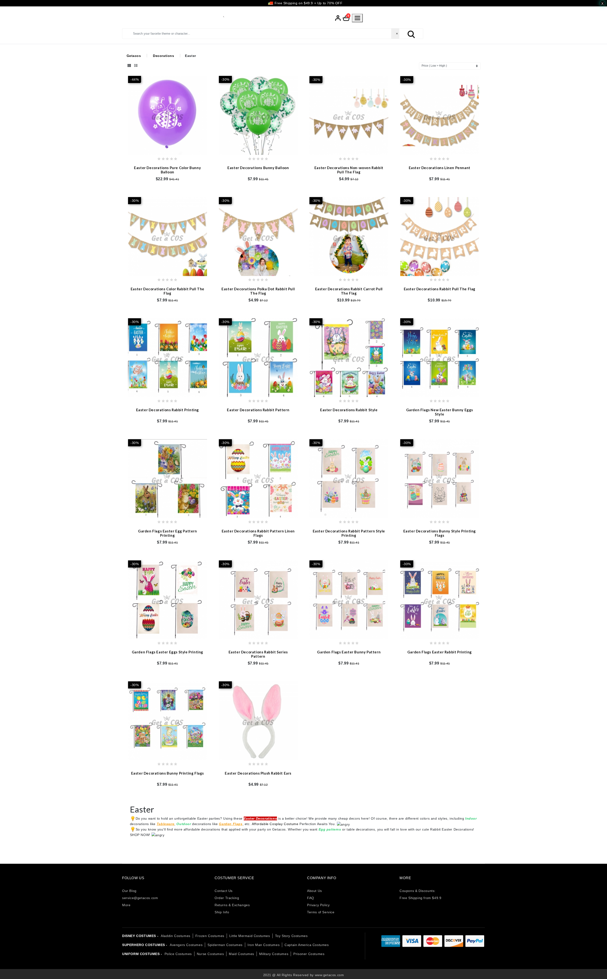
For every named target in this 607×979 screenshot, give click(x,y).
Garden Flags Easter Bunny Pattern (349, 652)
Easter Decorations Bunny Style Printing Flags (439, 533)
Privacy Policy (318, 905)
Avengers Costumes (186, 945)
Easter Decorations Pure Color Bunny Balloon (167, 170)
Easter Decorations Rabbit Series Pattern (258, 654)
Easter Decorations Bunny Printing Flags (167, 773)
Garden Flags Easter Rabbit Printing (439, 652)
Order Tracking (227, 898)
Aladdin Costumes (175, 936)
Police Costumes (178, 954)
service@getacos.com (140, 898)
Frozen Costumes (209, 936)
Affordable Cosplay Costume (275, 824)
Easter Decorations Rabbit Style (349, 410)
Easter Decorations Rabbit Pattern (258, 410)
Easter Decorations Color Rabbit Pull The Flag (167, 290)
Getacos (134, 56)
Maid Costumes (241, 954)
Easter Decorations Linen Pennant (439, 168)
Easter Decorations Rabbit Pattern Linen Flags (258, 533)
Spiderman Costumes (225, 945)
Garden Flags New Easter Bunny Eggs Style (439, 412)
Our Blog (129, 891)
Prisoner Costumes (308, 954)
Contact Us (224, 891)
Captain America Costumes (307, 945)
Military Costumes (273, 954)
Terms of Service (321, 912)
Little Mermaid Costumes (249, 936)
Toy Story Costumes (291, 936)
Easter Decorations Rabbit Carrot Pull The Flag (349, 290)
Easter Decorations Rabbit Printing (167, 410)
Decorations (163, 56)
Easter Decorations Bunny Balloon (258, 168)
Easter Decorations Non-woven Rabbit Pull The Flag (348, 170)
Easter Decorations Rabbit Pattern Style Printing (349, 533)
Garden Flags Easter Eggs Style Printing (167, 652)
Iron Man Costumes (264, 945)
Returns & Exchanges (232, 905)
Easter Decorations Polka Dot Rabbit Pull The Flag (258, 290)
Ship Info (222, 912)
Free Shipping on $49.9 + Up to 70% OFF (307, 3)
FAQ (310, 898)
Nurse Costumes (210, 954)
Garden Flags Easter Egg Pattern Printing (167, 533)
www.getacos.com (329, 975)
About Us (314, 891)
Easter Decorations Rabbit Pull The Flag (439, 288)
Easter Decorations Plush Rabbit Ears (258, 773)
